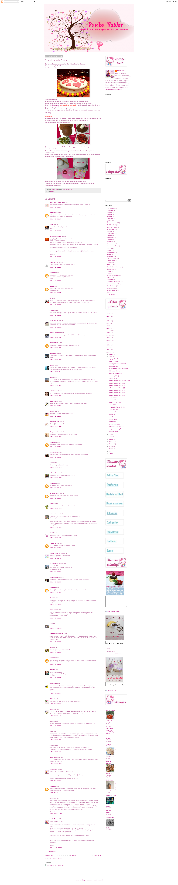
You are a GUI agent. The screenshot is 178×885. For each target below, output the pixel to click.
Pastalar (52, 191)
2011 (109, 347)
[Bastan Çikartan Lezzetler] (114, 595)
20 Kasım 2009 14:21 (55, 395)
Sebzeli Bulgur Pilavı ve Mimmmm (118, 368)
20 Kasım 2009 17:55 (55, 558)
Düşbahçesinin (55, 105)
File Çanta (108, 739)
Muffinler (109, 263)
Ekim (110, 434)
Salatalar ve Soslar (112, 284)
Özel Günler (110, 269)
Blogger (84, 880)
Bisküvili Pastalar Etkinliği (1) (117, 395)
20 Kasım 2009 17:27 (55, 537)
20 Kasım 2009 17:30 (55, 548)
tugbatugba (53, 353)
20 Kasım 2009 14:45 (55, 426)
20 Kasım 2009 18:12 (55, 572)
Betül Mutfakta (110, 817)
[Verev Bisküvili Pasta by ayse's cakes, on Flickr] (112, 611)
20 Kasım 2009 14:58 (55, 447)
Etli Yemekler (110, 233)
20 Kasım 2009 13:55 (55, 347)
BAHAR (52, 310)
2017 (109, 333)
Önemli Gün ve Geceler (113, 267)
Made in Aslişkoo (112, 258)
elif (50, 298)
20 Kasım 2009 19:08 (55, 582)
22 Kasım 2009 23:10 (55, 763)
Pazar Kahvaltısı (113, 431)
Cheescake (110, 218)
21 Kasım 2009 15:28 (55, 739)
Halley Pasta (112, 405)
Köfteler (109, 254)
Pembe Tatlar (53, 769)
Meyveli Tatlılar (111, 260)
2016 (109, 335)
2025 (109, 313)
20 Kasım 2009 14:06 (55, 371)
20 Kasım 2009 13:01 (55, 305)
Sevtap (108, 738)
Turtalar (109, 292)
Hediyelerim (110, 239)
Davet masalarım (112, 223)
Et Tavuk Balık (111, 229)
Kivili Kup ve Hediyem (115, 371)
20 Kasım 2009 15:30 (55, 477)
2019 (109, 328)
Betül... (52, 224)
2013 (109, 342)
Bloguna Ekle (118, 653)
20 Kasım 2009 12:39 (55, 281)
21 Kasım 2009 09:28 (55, 703)
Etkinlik (109, 231)
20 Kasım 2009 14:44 (55, 416)
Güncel (109, 235)
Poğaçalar (110, 279)
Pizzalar (109, 277)
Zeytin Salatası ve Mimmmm (116, 426)
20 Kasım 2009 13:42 (55, 327)
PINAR (51, 699)
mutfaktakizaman (55, 514)
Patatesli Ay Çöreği (114, 376)
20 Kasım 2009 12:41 (55, 293)
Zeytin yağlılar (111, 294)
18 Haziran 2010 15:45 (56, 848)
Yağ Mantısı (112, 414)
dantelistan (53, 683)
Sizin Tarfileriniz (111, 286)
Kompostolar (110, 252)
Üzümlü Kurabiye (113, 409)
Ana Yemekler (111, 208)
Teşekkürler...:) (113, 378)
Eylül (110, 436)
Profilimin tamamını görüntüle (113, 89)
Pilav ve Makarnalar (112, 275)
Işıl (50, 623)
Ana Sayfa (73, 855)
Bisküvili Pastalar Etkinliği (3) (117, 390)
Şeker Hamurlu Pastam (115, 373)
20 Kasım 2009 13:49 (55, 337)
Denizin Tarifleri (111, 225)
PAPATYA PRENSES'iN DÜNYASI (110, 728)
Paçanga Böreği (113, 359)
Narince (52, 503)
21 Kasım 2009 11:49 (55, 715)
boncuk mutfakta (54, 421)
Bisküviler (109, 214)
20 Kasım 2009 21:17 (55, 618)
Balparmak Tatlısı (113, 366)
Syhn (51, 647)
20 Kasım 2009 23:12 (55, 652)
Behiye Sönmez (54, 577)
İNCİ (51, 377)
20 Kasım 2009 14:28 (55, 406)
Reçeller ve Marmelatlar (113, 282)
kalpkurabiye (53, 212)
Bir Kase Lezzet (110, 710)
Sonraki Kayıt (49, 855)
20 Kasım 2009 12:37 (55, 257)
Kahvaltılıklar (110, 244)
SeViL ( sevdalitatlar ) (56, 236)
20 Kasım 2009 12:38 (55, 267)
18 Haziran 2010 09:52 (56, 813)
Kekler (109, 248)
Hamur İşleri (110, 237)
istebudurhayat (54, 262)
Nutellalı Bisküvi (113, 419)
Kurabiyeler (110, 256)
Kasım (111, 357)
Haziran (111, 444)
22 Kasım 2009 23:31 (55, 781)
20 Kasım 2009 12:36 (55, 231)
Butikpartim (53, 543)
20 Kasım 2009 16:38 (55, 527)
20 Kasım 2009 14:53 (55, 436)
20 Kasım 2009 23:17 (55, 664)
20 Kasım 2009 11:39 (55, 207)
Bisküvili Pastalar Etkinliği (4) (117, 388)
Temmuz (111, 441)
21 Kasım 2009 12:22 (55, 726)
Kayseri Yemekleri (112, 246)
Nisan (110, 449)
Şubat (110, 453)
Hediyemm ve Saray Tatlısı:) (116, 429)
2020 (109, 325)
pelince (52, 286)
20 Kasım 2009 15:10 (55, 457)
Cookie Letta (109, 780)
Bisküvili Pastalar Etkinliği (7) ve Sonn (119, 380)
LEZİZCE (52, 411)
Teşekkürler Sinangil (114, 424)
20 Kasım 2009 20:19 (55, 604)
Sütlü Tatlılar (110, 288)
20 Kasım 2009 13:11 (55, 315)
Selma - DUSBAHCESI (56, 202)
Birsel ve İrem (54, 452)
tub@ (51, 533)
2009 (109, 352)
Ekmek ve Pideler (112, 227)
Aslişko (109, 212)
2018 (109, 330)
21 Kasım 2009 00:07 (55, 693)
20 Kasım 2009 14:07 (55, 385)
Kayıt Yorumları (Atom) (55, 858)
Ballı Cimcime (54, 391)
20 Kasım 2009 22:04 (55, 642)
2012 (109, 345)
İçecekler (109, 241)
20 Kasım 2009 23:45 (55, 678)
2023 (109, 318)
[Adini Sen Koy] (114, 640)
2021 (109, 323)
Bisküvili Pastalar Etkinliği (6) (117, 383)
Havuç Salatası (113, 397)
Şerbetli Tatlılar (111, 290)
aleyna (51, 709)
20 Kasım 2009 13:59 (55, 359)
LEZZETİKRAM (54, 343)
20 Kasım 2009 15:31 (55, 488)
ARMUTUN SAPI (111, 795)
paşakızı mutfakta (55, 332)
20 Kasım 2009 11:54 (55, 219)
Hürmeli (111, 417)
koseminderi (53, 610)
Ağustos (111, 439)
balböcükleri (53, 401)
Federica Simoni (54, 473)
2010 (109, 350)
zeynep (52, 669)
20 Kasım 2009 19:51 (55, 592)
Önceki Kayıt (97, 855)
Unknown (52, 272)
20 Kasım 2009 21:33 (55, 628)
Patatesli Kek (112, 400)
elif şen (52, 598)
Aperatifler (110, 210)
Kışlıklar (109, 250)
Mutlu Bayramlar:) (113, 361)
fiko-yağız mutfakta (55, 432)
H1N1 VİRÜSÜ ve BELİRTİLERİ (117, 407)
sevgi (51, 365)
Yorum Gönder (51, 851)
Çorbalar (109, 221)
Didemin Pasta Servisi (56, 553)
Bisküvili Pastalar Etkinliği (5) (117, 385)
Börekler (109, 216)
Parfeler (109, 271)
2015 (109, 338)
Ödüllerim (109, 265)
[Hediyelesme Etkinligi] (114, 681)
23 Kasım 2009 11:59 (55, 792)
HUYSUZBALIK (54, 320)
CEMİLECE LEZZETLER (56, 634)
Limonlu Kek (112, 421)
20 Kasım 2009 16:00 (55, 498)
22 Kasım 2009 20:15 (55, 751)
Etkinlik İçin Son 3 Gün (115, 402)
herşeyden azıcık (55, 493)
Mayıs (110, 446)
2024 (109, 316)
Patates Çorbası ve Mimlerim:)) (117, 364)
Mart (110, 451)
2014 (109, 340)
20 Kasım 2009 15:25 (55, 467)
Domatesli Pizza (113, 412)
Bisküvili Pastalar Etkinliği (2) (117, 392)
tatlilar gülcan (53, 757)
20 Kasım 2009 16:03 (55, 508)
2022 (109, 321)
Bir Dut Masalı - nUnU (56, 563)
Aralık (110, 354)
